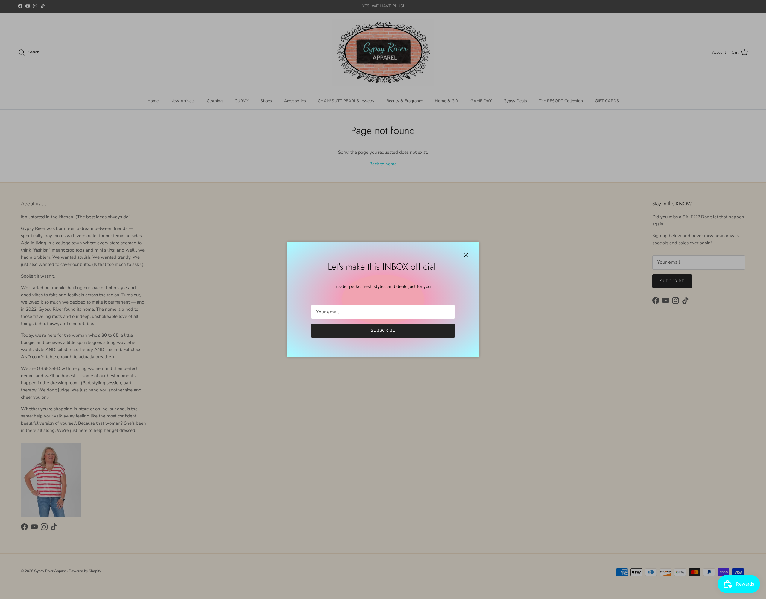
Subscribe (383, 330)
